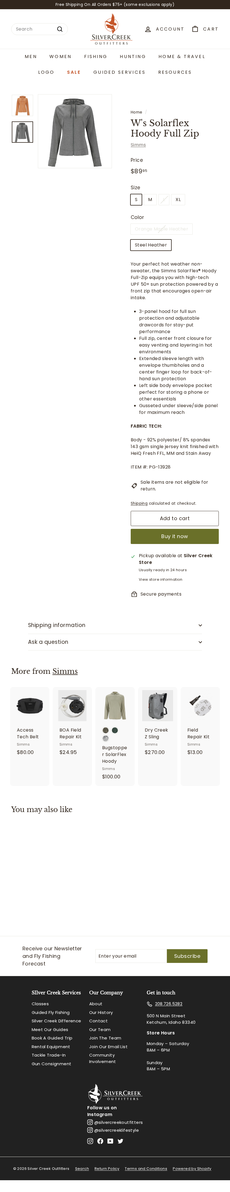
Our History (101, 1012)
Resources (175, 72)
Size (136, 187)
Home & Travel (181, 56)
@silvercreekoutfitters (118, 1122)
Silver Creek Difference (56, 1021)
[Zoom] (75, 131)
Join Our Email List (108, 1047)
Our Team (100, 1029)
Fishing (95, 56)
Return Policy (107, 1168)
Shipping (139, 503)
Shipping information (57, 625)
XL (178, 199)
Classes (40, 1004)
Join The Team (105, 1038)
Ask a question (48, 642)
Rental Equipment (51, 1047)
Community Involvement (102, 1058)
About (96, 1004)
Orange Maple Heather (161, 229)
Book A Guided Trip (52, 1038)
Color (137, 217)
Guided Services (119, 72)
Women (60, 56)
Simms (138, 145)
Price (137, 160)
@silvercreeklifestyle (116, 1130)
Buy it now (174, 536)
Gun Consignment (52, 1064)
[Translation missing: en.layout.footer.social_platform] (90, 1141)
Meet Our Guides (50, 1029)
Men (31, 56)
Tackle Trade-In (49, 1055)
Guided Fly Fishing (51, 1012)
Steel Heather (151, 245)
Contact (98, 1021)
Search (82, 1168)
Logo (46, 72)
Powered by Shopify (192, 1168)
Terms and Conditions (146, 1168)
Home (136, 112)
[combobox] (39, 29)
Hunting (133, 56)
